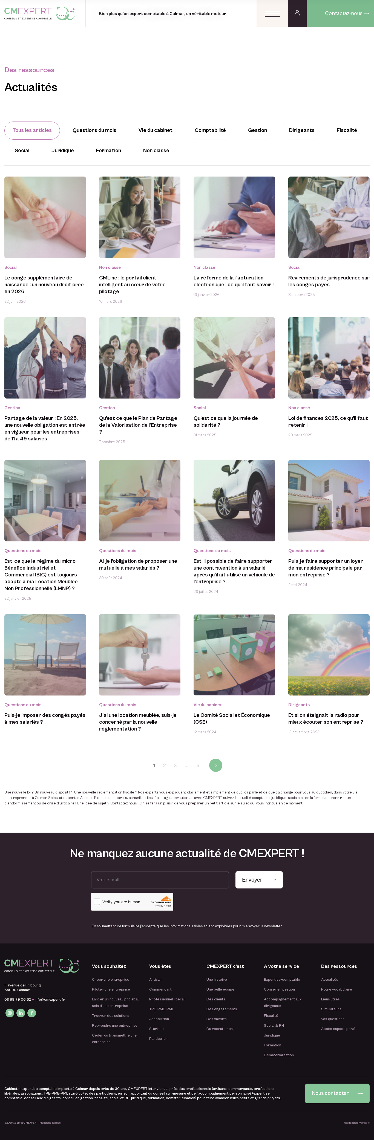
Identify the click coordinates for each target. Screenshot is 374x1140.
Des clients (215, 999)
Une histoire (216, 979)
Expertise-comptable (282, 979)
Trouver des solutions (110, 1016)
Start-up (156, 1029)
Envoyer (252, 880)
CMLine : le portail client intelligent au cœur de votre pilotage (132, 285)
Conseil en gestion (279, 989)
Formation (272, 1045)
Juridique (272, 1035)
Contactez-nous (344, 13)
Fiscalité (271, 1016)
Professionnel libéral (167, 999)
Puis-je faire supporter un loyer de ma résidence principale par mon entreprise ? (325, 568)
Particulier (158, 1039)
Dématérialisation (279, 1055)
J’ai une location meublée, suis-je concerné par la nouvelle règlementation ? (138, 722)
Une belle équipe (220, 989)
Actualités (329, 979)
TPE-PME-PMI (161, 1009)
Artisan (155, 979)
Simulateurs (331, 1009)
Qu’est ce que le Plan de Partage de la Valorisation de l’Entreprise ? (138, 425)
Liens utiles (330, 999)
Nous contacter (330, 1093)
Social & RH (274, 1025)
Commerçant (160, 989)
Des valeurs (216, 1019)
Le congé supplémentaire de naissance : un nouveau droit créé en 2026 (44, 285)
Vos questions (332, 1019)
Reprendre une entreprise (114, 1025)
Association (159, 1019)
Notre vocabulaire (336, 989)
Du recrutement (220, 1029)
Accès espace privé (338, 1029)
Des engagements (221, 1009)
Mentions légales (50, 1122)
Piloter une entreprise (111, 989)
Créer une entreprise (110, 979)
